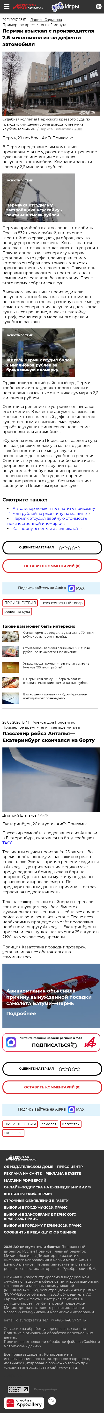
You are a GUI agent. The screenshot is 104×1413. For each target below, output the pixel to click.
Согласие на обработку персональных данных (45, 1328)
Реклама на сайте (23, 1173)
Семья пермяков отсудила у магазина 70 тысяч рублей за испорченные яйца (58, 634)
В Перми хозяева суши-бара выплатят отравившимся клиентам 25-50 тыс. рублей (56, 681)
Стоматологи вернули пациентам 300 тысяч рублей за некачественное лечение (56, 650)
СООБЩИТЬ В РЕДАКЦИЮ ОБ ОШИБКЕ (40, 1232)
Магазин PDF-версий (25, 1180)
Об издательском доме (28, 1167)
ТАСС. (7, 843)
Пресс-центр (70, 1167)
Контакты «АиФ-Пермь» (28, 1194)
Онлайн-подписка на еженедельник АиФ (47, 1187)
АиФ (78, 129)
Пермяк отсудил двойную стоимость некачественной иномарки (47, 521)
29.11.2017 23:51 (14, 20)
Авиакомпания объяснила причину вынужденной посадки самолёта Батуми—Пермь (49, 997)
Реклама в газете (63, 1173)
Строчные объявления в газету (36, 1201)
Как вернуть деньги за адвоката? (46, 528)
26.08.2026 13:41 (15, 722)
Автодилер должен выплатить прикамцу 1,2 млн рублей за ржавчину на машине (51, 511)
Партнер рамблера (45, 1389)
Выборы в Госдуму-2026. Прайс (35, 1207)
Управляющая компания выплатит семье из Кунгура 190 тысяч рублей (56, 665)
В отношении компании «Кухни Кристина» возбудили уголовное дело (55, 696)
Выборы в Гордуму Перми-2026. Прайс (43, 1225)
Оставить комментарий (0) (52, 566)
